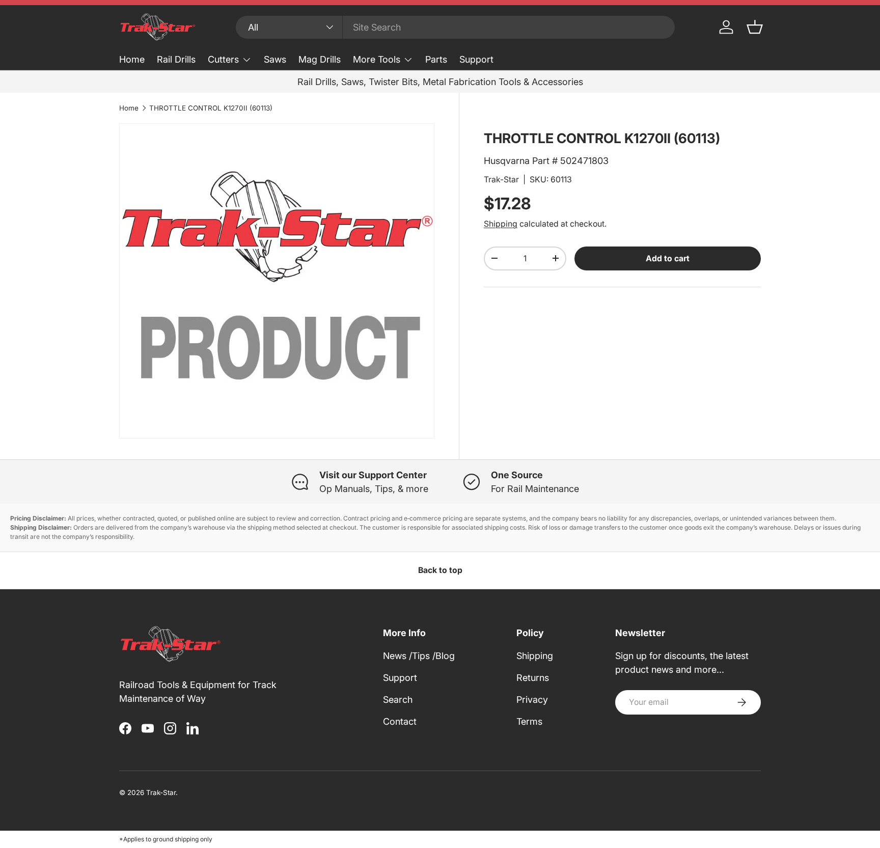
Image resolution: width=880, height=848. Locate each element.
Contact (400, 721)
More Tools (376, 59)
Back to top (440, 570)
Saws (275, 59)
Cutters (223, 59)
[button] (755, 27)
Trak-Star (501, 179)
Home (132, 59)
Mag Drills (319, 59)
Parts (436, 59)
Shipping (500, 224)
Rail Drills (176, 59)
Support (476, 59)
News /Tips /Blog (419, 655)
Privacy (532, 699)
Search (398, 699)
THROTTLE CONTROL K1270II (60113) (210, 108)
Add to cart (668, 258)
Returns (532, 677)
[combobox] (455, 27)
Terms (529, 721)
